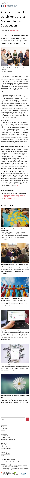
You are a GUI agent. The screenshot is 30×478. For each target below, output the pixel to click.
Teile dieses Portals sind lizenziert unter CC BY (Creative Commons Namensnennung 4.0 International (15, 469)
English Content (5, 445)
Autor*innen (4, 428)
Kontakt (3, 426)
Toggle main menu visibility (28, 6)
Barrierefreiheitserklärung (8, 439)
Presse (3, 430)
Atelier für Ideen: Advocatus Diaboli (13, 197)
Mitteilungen (4, 452)
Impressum (4, 434)
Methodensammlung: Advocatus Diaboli (14, 195)
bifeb (2, 455)
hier (18, 185)
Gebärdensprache (6, 448)
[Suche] (28, 2)
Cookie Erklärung (5, 437)
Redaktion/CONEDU (14, 30)
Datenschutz (4, 435)
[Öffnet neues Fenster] (4, 3)
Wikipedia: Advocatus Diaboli (11, 198)
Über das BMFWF (5, 454)
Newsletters (4, 425)
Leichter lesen (4, 446)
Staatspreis (4, 443)
